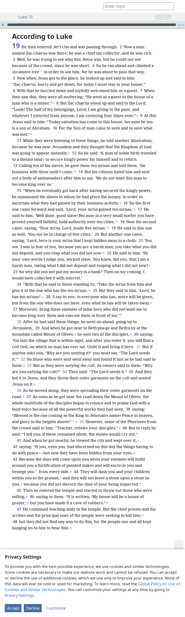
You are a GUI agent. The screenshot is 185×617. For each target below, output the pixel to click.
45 (19, 490)
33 (29, 365)
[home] (7, 6)
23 (15, 271)
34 (64, 371)
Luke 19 (26, 16)
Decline (33, 608)
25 (95, 290)
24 (19, 284)
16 (125, 203)
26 (48, 296)
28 (19, 321)
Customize (56, 608)
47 (19, 509)
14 (81, 171)
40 (125, 428)
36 (19, 390)
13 (15, 165)
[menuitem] (7, 6)
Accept (13, 608)
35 (131, 371)
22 (109, 253)
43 (15, 459)
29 (37, 328)
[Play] (3, 25)
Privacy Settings (19, 595)
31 (138, 346)
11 (19, 140)
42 (15, 446)
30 (136, 334)
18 (122, 221)
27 (15, 309)
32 (23, 359)
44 (76, 471)
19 (113, 228)
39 (82, 421)
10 (55, 128)
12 (74, 153)
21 (141, 240)
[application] (92, 24)
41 (19, 440)
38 (128, 409)
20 (97, 234)
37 (29, 396)
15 (19, 190)
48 (15, 521)
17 (140, 209)
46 (32, 496)
